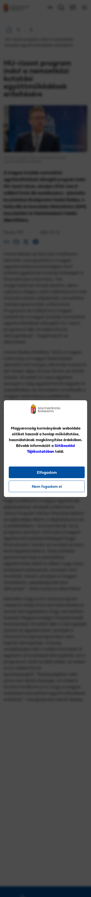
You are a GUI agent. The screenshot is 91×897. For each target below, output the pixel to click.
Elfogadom (47, 472)
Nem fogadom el (47, 486)
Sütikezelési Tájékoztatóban (51, 448)
